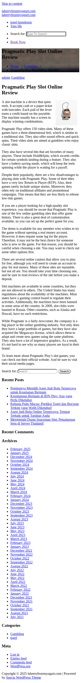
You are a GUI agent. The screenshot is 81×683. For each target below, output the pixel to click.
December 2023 (21, 504)
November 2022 (21, 554)
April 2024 (17, 488)
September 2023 (21, 515)
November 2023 (21, 507)
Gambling (31, 66)
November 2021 (21, 601)
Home (14, 66)
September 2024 (21, 468)
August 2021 (19, 613)
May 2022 (17, 578)
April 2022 (17, 582)
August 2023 (19, 519)
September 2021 (21, 609)
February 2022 (20, 589)
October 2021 (19, 605)
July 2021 (17, 617)
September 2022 (21, 562)
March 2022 (18, 586)
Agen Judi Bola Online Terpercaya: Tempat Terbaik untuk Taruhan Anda (40, 413)
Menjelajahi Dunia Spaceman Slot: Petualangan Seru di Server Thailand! (42, 421)
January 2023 (19, 546)
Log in (14, 654)
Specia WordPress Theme (23, 677)
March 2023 (18, 539)
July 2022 (17, 570)
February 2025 (20, 449)
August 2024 (19, 472)
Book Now (18, 42)
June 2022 (17, 574)
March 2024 (18, 492)
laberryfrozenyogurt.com (18, 11)
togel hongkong (21, 22)
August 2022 (19, 566)
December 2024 (21, 457)
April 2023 (17, 535)
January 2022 (19, 593)
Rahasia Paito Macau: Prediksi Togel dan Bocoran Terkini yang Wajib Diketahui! (44, 406)
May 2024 (17, 484)
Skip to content (12, 3)
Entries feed (18, 658)
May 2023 (17, 531)
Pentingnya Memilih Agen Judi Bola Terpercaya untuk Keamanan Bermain (43, 390)
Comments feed (21, 662)
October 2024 (19, 464)
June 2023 (17, 527)
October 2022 (19, 558)
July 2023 (17, 523)
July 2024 (17, 476)
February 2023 (20, 543)
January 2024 (19, 500)
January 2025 (19, 453)
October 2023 (19, 511)
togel (13, 638)
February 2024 (20, 496)
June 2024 (17, 480)
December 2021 (21, 597)
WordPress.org (20, 666)
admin (6, 77)
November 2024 (21, 461)
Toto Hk (16, 26)
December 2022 (21, 550)
